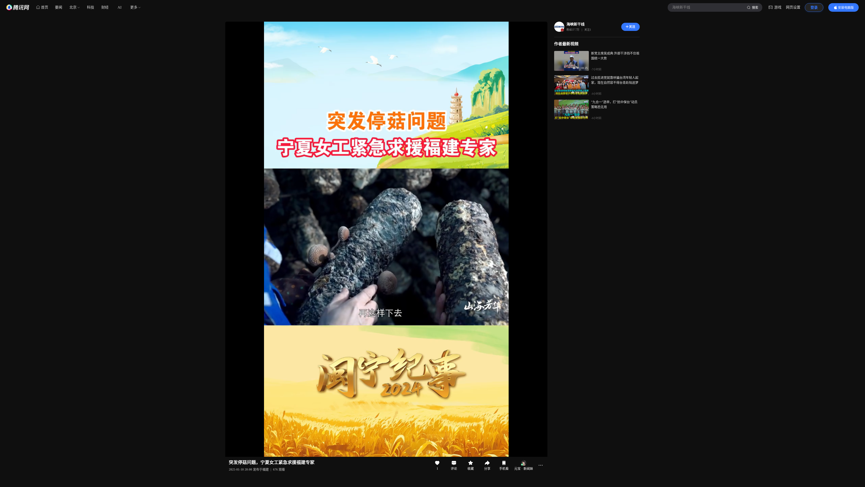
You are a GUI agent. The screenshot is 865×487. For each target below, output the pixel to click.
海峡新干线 (576, 24)
